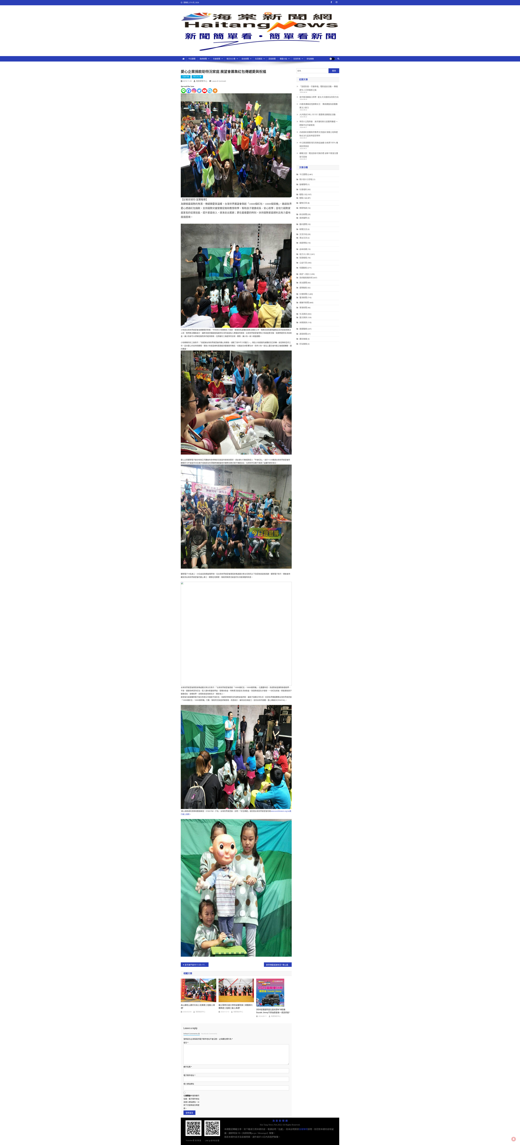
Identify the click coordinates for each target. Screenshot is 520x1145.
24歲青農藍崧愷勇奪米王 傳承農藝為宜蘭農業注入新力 (318, 106)
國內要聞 (303, 224)
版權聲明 (303, 184)
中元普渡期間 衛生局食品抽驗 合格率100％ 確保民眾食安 (318, 144)
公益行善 (185, 77)
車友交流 (303, 238)
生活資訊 (258, 59)
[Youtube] (204, 90)
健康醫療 (303, 329)
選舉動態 (303, 288)
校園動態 (303, 268)
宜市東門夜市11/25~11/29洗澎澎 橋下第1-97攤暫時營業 (197, 965)
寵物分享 (303, 203)
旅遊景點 (303, 243)
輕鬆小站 (283, 59)
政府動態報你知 (306, 278)
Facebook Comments (209, 1034)
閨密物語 (303, 208)
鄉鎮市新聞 (304, 302)
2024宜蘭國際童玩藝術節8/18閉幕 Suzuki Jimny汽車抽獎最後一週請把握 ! (273, 1011)
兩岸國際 (303, 218)
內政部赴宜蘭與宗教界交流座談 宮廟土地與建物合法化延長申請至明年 (318, 134)
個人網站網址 (188, 1084)
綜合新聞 (245, 59)
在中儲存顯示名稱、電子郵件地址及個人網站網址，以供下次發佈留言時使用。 (191, 1102)
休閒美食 (303, 322)
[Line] (183, 90)
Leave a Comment (219, 81)
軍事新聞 (303, 307)
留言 (185, 1043)
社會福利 (303, 189)
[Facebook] (188, 90)
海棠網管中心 (201, 81)
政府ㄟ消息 (304, 274)
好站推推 (310, 59)
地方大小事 (231, 59)
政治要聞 (303, 283)
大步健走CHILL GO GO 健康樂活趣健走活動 (317, 114)
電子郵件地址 (189, 1075)
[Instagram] (194, 90)
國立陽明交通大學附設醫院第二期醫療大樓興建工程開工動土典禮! (236, 1006)
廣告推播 (303, 339)
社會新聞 (216, 59)
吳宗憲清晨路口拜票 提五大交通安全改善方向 (319, 97)
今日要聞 (191, 59)
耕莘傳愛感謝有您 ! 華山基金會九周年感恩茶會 (279, 965)
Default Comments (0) (191, 1034)
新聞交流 (303, 229)
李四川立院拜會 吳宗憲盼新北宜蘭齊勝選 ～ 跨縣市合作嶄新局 (318, 123)
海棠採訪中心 (200, 1012)
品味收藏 (303, 249)
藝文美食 (303, 317)
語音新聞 (272, 59)
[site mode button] (332, 58)
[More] (215, 90)
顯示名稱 (187, 1067)
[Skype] (209, 90)
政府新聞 (203, 59)
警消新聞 (303, 297)
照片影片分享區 (306, 179)
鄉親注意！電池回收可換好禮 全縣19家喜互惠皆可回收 (318, 155)
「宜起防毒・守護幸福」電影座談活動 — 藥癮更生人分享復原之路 (318, 88)
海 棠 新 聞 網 (280, 1121)
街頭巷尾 (303, 258)
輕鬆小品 (303, 198)
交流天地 (296, 59)
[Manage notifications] (513, 1139)
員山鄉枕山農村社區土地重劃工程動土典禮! (198, 1006)
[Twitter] (199, 90)
